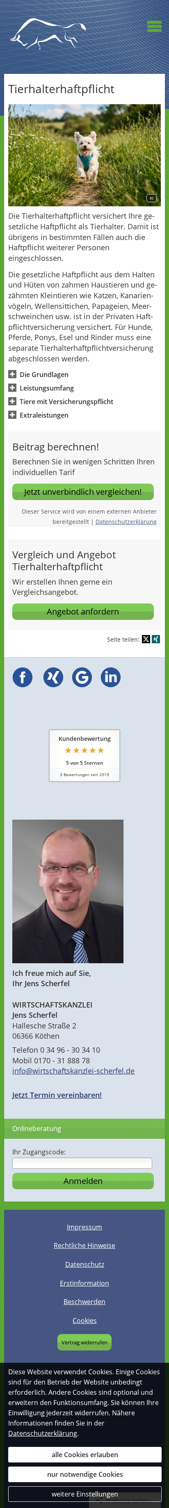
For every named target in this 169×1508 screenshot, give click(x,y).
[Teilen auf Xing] (156, 639)
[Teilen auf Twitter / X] (146, 639)
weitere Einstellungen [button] (85, 1494)
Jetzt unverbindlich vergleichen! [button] (83, 491)
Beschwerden (84, 1301)
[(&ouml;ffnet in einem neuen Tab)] (22, 685)
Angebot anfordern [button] (83, 611)
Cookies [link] (85, 1320)
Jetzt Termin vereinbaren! (57, 1095)
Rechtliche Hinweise (84, 1245)
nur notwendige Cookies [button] (85, 1474)
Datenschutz (84, 1264)
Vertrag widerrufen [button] (84, 1342)
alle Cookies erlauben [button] (85, 1454)
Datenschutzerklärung (126, 522)
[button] (44, 374)
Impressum (84, 1227)
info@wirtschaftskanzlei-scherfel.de (73, 1071)
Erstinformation (84, 1283)
